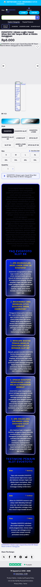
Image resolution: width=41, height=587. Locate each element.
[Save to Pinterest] (20, 557)
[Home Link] (11, 11)
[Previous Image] (3, 66)
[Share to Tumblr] (31, 557)
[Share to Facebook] (9, 557)
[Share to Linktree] (15, 557)
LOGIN (23, 12)
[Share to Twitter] (3, 557)
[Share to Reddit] (26, 557)
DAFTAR (34, 12)
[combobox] (19, 18)
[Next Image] (37, 66)
